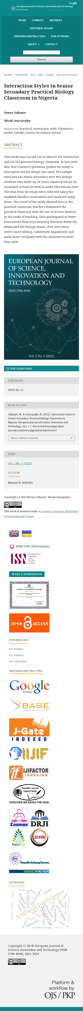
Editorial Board (41, 28)
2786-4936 (30, 546)
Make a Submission (27, 574)
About (32, 44)
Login (73, 3)
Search (41, 59)
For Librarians (18, 661)
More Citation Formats (24, 438)
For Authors (60, 36)
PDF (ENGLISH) (20, 368)
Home (22, 20)
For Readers (16, 649)
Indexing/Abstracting (29, 36)
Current (38, 20)
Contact (51, 44)
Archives (55, 20)
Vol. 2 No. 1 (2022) (42, 75)
